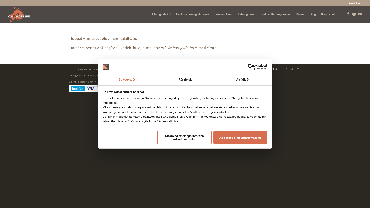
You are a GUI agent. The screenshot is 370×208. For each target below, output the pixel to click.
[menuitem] (355, 3)
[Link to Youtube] (360, 14)
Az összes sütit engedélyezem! (240, 137)
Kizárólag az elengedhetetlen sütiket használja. (184, 137)
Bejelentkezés (356, 3)
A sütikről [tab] (242, 79)
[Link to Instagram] (354, 14)
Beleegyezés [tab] (127, 79)
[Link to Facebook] (348, 14)
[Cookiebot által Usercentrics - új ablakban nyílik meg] (250, 67)
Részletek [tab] (185, 79)
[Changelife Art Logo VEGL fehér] (19, 14)
